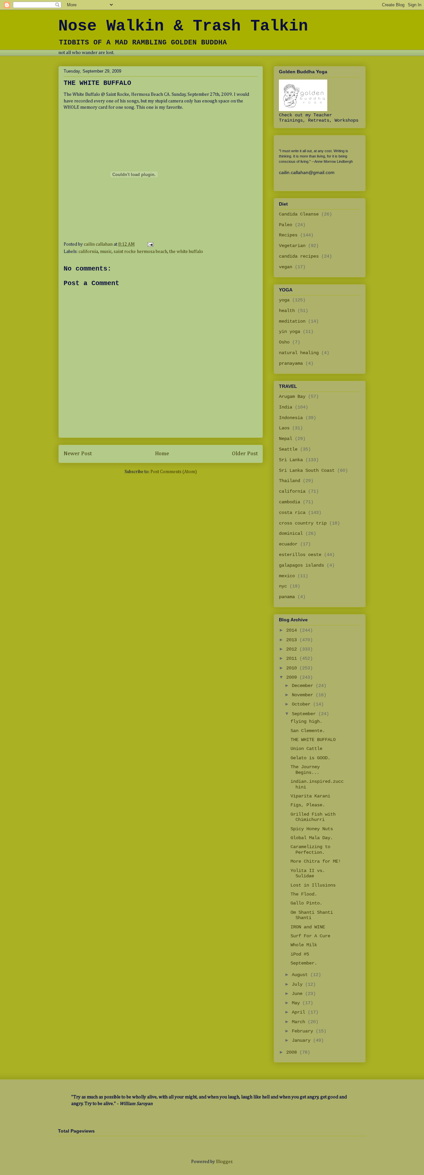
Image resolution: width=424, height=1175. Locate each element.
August (301, 974)
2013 (292, 640)
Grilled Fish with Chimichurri (313, 817)
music (106, 251)
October (302, 704)
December (304, 685)
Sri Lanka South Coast (307, 470)
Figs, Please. (308, 805)
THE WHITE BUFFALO (313, 739)
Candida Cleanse (299, 214)
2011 (292, 658)
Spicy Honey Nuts (312, 829)
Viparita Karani (310, 796)
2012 (292, 649)
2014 (292, 630)
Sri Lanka (291, 460)
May (297, 1003)
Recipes (288, 235)
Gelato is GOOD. (310, 758)
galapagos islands (301, 565)
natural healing (299, 352)
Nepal (285, 438)
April (300, 1012)
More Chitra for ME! (316, 861)
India (285, 407)
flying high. (306, 721)
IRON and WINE (308, 927)
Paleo (285, 224)
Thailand (289, 480)
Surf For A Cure (310, 936)
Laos (284, 428)
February (304, 1031)
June (298, 993)
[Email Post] (149, 244)
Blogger (224, 1161)
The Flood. (304, 894)
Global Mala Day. (312, 837)
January (302, 1040)
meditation (292, 321)
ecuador (288, 544)
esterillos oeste (300, 554)
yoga (284, 300)
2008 (292, 1052)
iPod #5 (300, 954)
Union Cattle (306, 748)
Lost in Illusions (313, 885)
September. (304, 963)
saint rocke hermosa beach (140, 251)
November (304, 695)
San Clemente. (308, 730)
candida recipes (299, 256)
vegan (285, 267)
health (287, 310)
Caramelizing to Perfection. (310, 849)
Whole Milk (304, 945)
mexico (287, 576)
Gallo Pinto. (306, 903)
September (305, 713)
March (300, 1021)
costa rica (292, 512)
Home (162, 454)
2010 (292, 668)
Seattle (288, 449)
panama (287, 596)
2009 (292, 677)
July (298, 984)
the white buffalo (186, 251)
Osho (284, 342)
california (88, 251)
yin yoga (289, 331)
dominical (291, 533)
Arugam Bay (292, 396)
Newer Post (78, 454)
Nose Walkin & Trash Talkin (183, 26)
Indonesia (291, 417)
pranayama (291, 363)
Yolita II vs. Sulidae (308, 873)
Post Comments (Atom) (173, 471)
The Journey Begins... (305, 769)
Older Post (245, 454)
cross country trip (303, 523)
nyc (283, 586)
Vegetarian (292, 245)
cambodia (289, 502)
